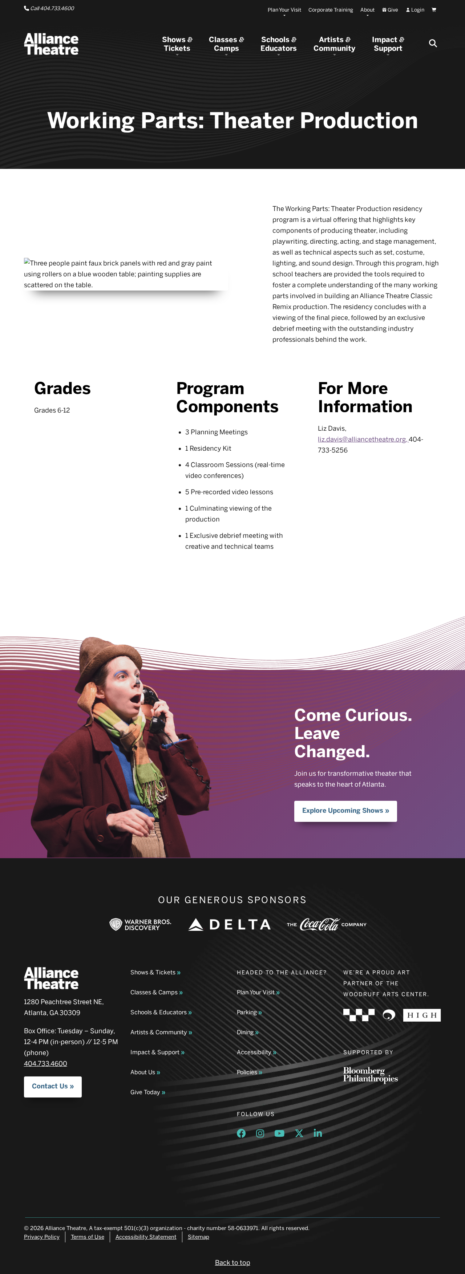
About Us (142, 1072)
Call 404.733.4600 (51, 8)
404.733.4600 (45, 1064)
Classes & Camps (154, 992)
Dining (245, 1032)
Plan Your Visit (256, 992)
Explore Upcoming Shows (342, 811)
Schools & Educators (158, 1012)
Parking (247, 1012)
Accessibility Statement (146, 1237)
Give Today (145, 1092)
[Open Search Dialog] (433, 44)
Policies (247, 1072)
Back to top (232, 1263)
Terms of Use (87, 1237)
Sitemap (198, 1237)
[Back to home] (51, 43)
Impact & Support (154, 1052)
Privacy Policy (42, 1237)
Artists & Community (158, 1032)
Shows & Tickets (152, 972)
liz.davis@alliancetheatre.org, (363, 439)
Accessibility (254, 1052)
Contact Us (50, 1086)
